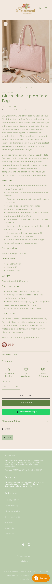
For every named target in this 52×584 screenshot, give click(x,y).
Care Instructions (13, 517)
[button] (5, 8)
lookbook (9, 534)
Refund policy (42, 571)
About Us (9, 528)
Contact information (27, 579)
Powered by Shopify (27, 571)
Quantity (6, 381)
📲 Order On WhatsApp (26, 412)
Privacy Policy (12, 500)
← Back (7, 437)
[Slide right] (31, 88)
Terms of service (26, 575)
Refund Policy (11, 505)
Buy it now (26, 403)
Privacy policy (12, 575)
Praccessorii (14, 571)
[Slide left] (20, 88)
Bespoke (9, 522)
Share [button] (7, 429)
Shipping (5, 110)
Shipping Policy (12, 511)
